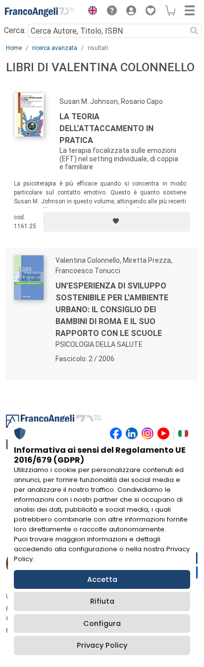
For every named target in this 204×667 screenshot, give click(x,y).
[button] (90, 12)
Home (14, 48)
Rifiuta (102, 601)
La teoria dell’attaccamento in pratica (106, 128)
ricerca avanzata (54, 48)
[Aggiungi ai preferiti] (116, 222)
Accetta (102, 579)
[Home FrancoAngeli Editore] (39, 12)
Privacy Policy (102, 645)
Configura (102, 623)
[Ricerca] (194, 31)
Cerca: (15, 30)
